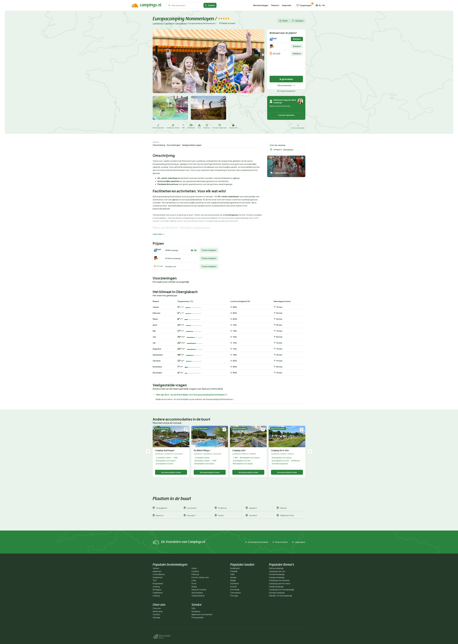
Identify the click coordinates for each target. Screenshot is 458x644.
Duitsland (234, 583)
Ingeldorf (252, 454)
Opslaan (299, 20)
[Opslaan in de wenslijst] (185, 429)
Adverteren (158, 611)
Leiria (193, 580)
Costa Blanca (159, 574)
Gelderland (157, 592)
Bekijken (297, 39)
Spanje (233, 577)
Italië (232, 574)
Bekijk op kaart (228, 23)
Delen (285, 20)
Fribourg (195, 574)
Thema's (275, 5)
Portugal (234, 595)
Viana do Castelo (198, 589)
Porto (194, 583)
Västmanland (197, 592)
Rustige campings (277, 592)
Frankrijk (233, 571)
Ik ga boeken (286, 79)
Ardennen (157, 571)
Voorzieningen (173, 145)
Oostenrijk (234, 589)
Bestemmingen (260, 5)
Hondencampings (277, 574)
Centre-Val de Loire (200, 577)
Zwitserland (235, 592)
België (233, 580)
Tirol (154, 580)
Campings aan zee (277, 571)
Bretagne (157, 589)
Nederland (234, 568)
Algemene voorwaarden (201, 614)
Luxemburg (158, 23)
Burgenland (158, 583)
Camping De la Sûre (280, 451)
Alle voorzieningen (298, 128)
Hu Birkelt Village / (202, 451)
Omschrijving (159, 145)
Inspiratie (286, 5)
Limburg (156, 586)
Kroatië (233, 586)
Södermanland (197, 595)
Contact (156, 614)
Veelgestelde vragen (192, 145)
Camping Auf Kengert (164, 451)
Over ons (157, 608)
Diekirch (245, 454)
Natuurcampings (276, 568)
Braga (194, 586)
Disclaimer (195, 611)
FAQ (193, 608)
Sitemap (156, 617)
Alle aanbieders (284, 85)
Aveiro (194, 568)
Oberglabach (181, 23)
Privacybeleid (197, 617)
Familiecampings (276, 586)
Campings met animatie (279, 580)
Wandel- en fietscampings (280, 595)
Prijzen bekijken (209, 250)
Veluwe (156, 568)
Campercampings (276, 577)
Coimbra (195, 571)
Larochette (178, 454)
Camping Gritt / (239, 451)
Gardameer (158, 577)
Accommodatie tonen (171, 472)
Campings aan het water (279, 583)
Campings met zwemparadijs (281, 589)
